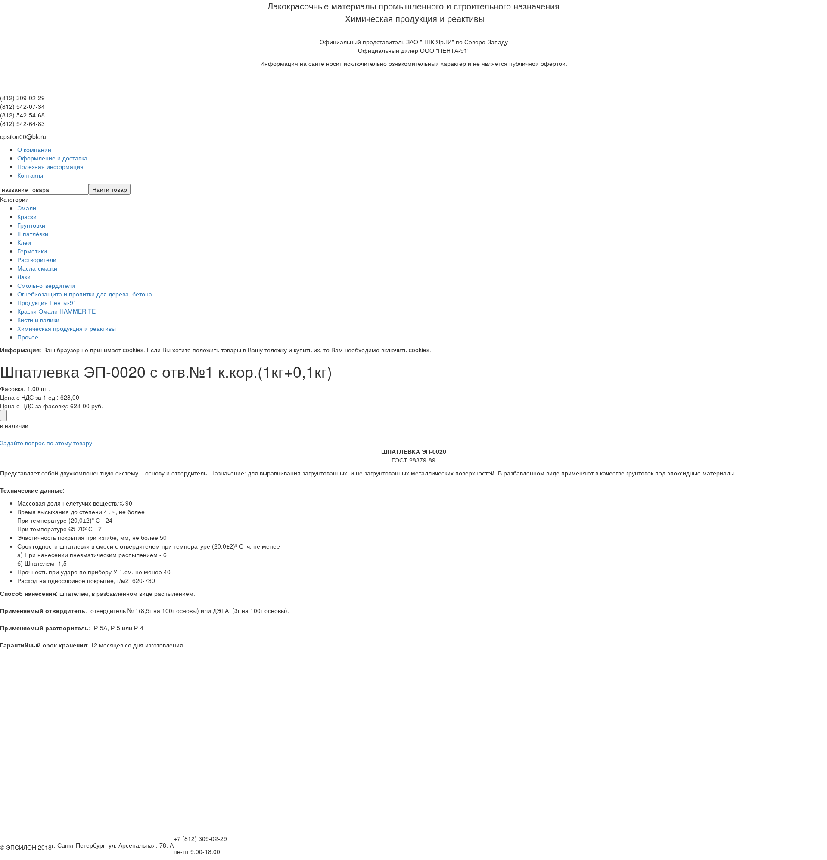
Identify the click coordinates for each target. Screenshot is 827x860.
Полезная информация (50, 166)
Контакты (30, 175)
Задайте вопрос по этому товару (46, 442)
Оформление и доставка (52, 158)
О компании (34, 149)
